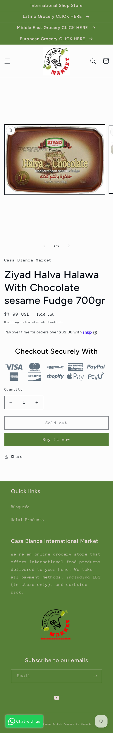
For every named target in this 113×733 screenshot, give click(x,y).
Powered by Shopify (78, 724)
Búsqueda (20, 507)
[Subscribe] (95, 676)
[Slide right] (69, 246)
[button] (7, 61)
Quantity (13, 389)
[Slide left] (44, 246)
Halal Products (27, 519)
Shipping (11, 322)
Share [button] (17, 456)
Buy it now (56, 439)
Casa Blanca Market (49, 724)
